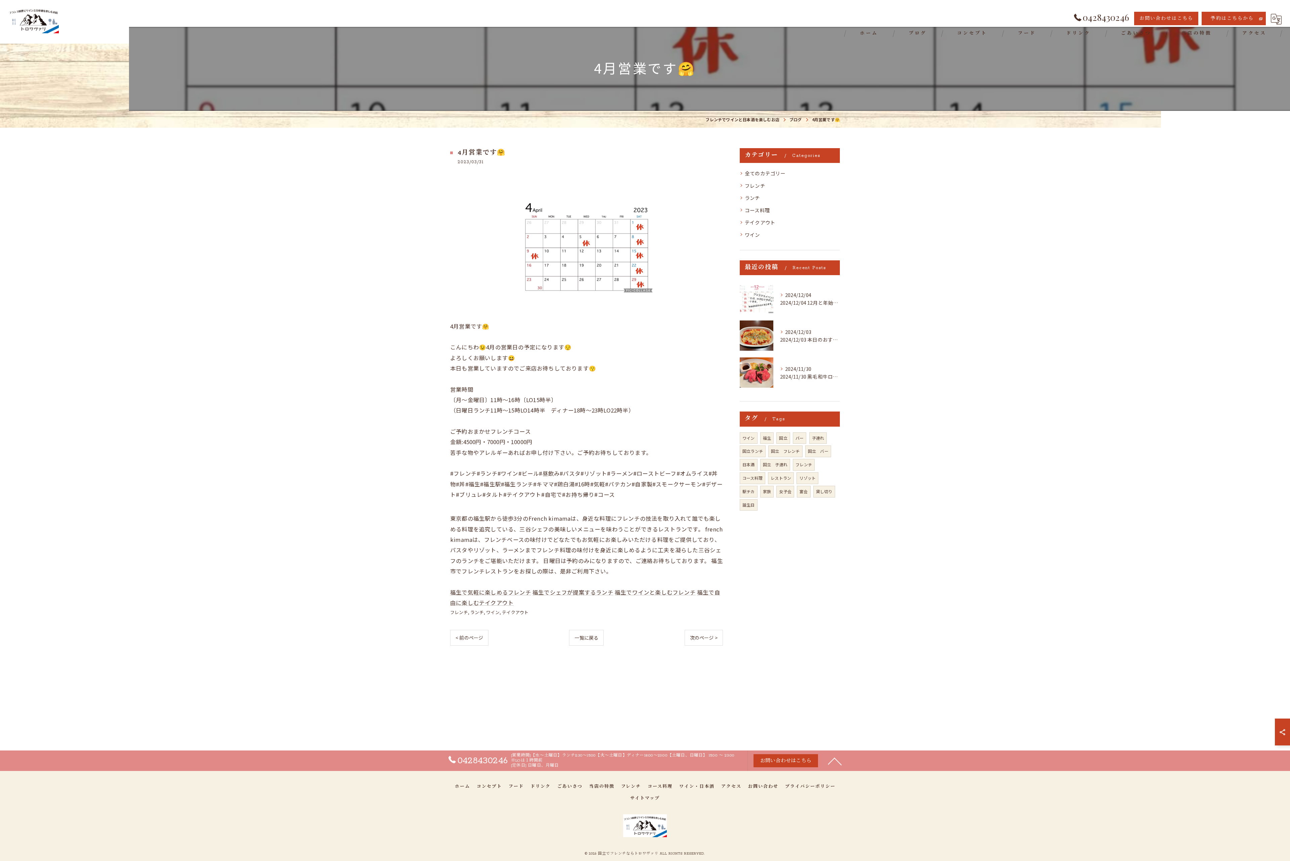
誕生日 (748, 505)
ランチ (477, 612)
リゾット (807, 478)
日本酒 (748, 464)
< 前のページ (469, 637)
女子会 (785, 491)
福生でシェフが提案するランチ (572, 592)
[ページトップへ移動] (835, 761)
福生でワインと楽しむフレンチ (655, 592)
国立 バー (818, 451)
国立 (783, 438)
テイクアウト (515, 612)
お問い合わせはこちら (1166, 18)
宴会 (804, 491)
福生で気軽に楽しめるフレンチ (490, 592)
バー (800, 438)
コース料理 (757, 210)
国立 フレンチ (785, 451)
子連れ (818, 438)
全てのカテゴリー (765, 173)
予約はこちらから (1232, 18)
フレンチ (459, 612)
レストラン (781, 478)
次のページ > (704, 637)
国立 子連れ (775, 464)
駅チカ (748, 491)
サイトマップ (645, 798)
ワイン (493, 612)
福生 (767, 438)
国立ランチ (752, 451)
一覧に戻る (586, 637)
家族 (767, 491)
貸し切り (824, 491)
